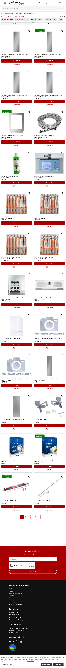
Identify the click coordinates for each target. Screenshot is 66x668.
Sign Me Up (33, 571)
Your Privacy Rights (7, 664)
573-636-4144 (17, 618)
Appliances (11, 13)
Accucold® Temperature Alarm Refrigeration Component (14, 298)
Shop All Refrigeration (29, 13)
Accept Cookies (46, 664)
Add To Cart (16, 60)
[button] (5, 3)
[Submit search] (62, 8)
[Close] (63, 658)
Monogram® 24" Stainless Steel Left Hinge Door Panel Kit (14, 95)
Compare (17, 64)
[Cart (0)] (60, 3)
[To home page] (16, 3)
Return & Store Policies (16, 604)
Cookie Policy (30, 661)
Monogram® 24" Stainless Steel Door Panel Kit (12, 135)
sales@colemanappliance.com (21, 620)
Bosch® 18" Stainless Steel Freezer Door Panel (45, 379)
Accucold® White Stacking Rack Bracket (10, 338)
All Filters (17, 23)
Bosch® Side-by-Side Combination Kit (43, 500)
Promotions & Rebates (15, 593)
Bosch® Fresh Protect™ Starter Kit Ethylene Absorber (46, 460)
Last (43, 517)
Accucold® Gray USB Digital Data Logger (44, 176)
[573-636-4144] (53, 3)
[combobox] (49, 23)
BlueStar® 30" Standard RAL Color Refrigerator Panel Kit (14, 379)
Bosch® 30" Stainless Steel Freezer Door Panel (12, 419)
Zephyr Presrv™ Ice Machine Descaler (10, 176)
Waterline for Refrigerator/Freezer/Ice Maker (44, 135)
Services (11, 598)
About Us (11, 600)
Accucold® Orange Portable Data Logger (11, 216)
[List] (39, 3)
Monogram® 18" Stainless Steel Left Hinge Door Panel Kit (47, 54)
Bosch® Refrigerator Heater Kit (8, 500)
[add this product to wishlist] (29, 31)
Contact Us (12, 602)
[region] (33, 661)
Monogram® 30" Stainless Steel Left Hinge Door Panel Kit (14, 54)
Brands (11, 591)
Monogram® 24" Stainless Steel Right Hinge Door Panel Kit (48, 95)
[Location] (46, 3)
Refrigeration (19, 13)
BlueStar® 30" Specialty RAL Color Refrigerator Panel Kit (47, 338)
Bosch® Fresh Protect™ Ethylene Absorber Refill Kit (13, 460)
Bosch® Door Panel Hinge (40, 419)
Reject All (58, 664)
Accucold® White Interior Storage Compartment (45, 298)
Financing (11, 595)
